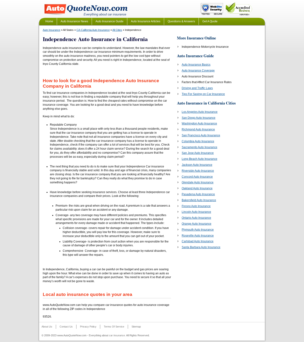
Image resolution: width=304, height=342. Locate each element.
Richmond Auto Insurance (198, 129)
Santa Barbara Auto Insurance (201, 247)
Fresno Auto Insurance (196, 206)
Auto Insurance (51, 29)
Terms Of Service (114, 326)
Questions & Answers (181, 21)
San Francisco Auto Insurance (201, 135)
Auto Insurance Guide (109, 21)
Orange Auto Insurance (196, 223)
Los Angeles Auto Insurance (200, 112)
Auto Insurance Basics (196, 64)
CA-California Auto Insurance (93, 29)
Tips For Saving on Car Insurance (203, 94)
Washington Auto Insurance (199, 123)
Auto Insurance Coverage (198, 70)
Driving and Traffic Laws (197, 88)
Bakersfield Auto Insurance (199, 200)
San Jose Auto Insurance (198, 153)
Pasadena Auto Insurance (198, 194)
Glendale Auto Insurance (198, 182)
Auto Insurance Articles (145, 21)
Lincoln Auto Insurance (196, 212)
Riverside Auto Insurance (198, 170)
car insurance (117, 335)
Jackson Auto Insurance (197, 164)
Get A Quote (210, 21)
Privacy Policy (88, 326)
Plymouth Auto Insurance (198, 229)
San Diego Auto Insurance (198, 117)
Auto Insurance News (74, 21)
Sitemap (136, 326)
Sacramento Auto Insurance (199, 147)
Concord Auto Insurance (197, 176)
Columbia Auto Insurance (198, 141)
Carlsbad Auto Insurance (198, 241)
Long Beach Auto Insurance (199, 159)
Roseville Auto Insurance (198, 235)
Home (49, 21)
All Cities (117, 29)
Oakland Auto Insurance (197, 188)
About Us (47, 326)
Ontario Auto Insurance (196, 217)
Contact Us (66, 326)
